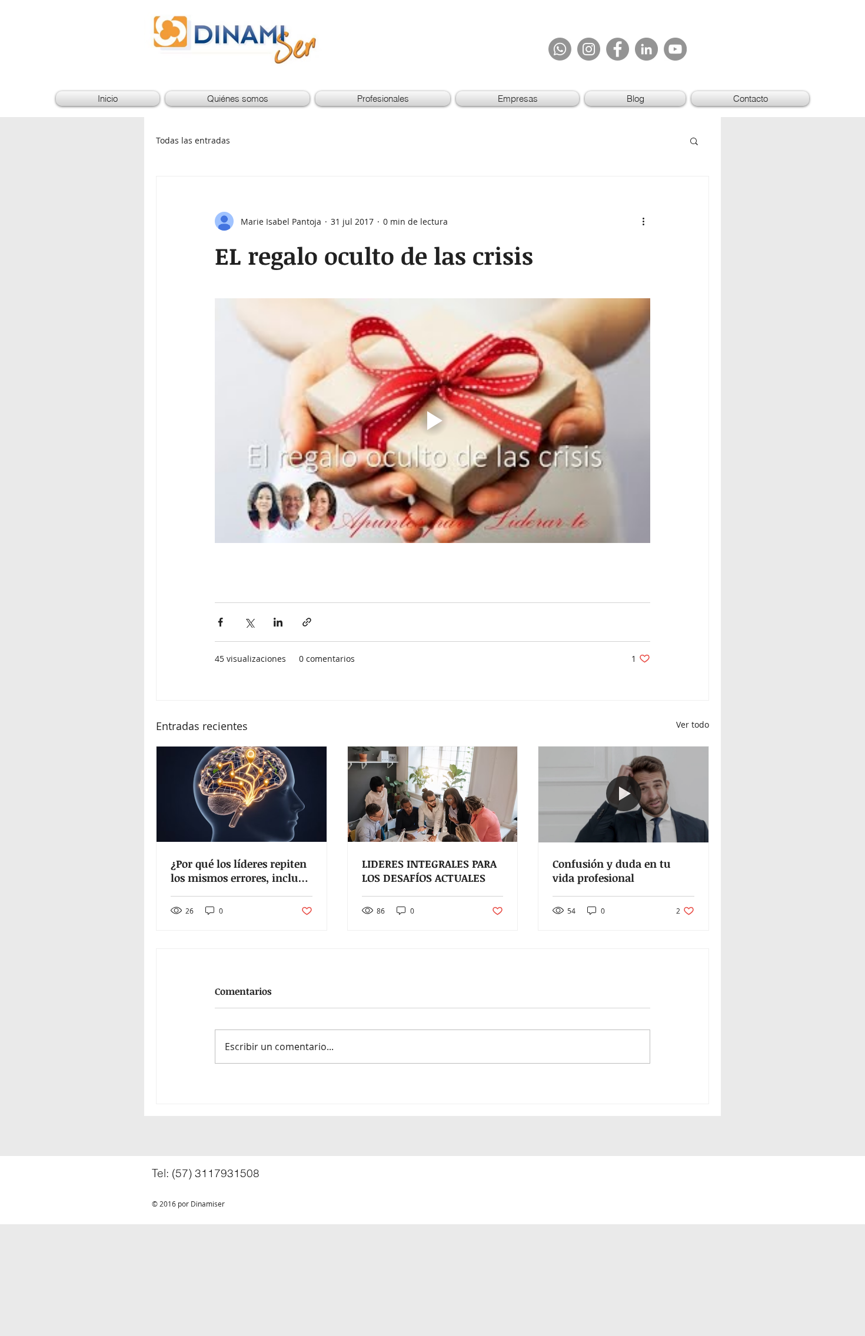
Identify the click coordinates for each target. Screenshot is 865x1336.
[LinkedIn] (646, 49)
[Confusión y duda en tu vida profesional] (623, 794)
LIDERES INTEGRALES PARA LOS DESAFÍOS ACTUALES (429, 871)
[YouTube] (675, 49)
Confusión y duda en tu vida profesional (612, 871)
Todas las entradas (193, 140)
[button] (694, 140)
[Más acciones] (643, 221)
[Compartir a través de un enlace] (306, 622)
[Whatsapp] (559, 49)
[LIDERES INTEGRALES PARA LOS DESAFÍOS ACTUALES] (433, 794)
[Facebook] (617, 49)
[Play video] (432, 420)
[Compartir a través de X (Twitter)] (249, 622)
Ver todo (692, 724)
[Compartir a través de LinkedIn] (278, 622)
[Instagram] (588, 49)
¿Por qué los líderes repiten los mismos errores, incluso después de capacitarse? (240, 871)
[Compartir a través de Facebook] (220, 622)
